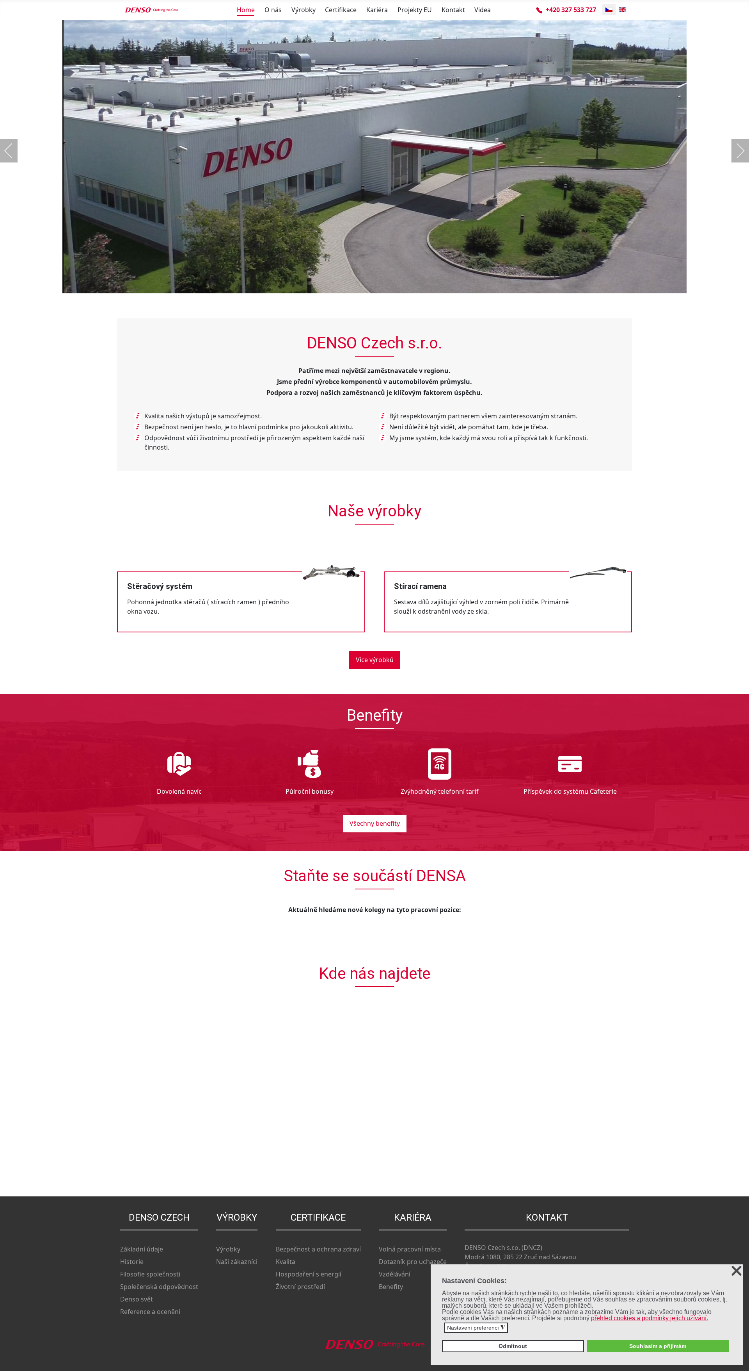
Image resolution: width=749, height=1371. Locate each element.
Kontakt (453, 9)
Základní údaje (141, 1249)
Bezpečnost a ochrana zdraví (318, 1249)
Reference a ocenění (150, 1311)
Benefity (391, 1286)
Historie (132, 1261)
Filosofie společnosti (150, 1274)
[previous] (13, 150)
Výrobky (303, 9)
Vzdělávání (394, 1274)
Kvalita (285, 1261)
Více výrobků (375, 659)
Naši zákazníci (236, 1261)
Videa (482, 9)
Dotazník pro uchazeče (413, 1261)
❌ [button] (736, 1271)
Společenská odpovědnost (159, 1286)
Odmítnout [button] (513, 1346)
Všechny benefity (375, 823)
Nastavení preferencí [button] (476, 1328)
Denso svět (136, 1299)
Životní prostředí (300, 1286)
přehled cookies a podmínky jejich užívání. (649, 1318)
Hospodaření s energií (308, 1274)
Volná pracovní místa (410, 1249)
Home (246, 9)
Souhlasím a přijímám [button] (657, 1346)
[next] (735, 150)
